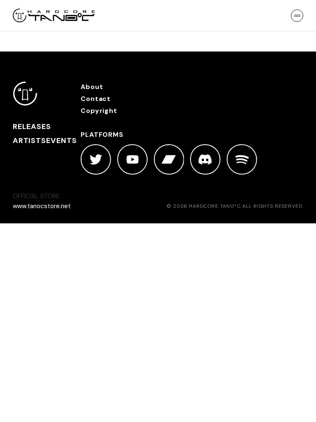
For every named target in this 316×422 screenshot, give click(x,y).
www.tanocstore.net (42, 206)
